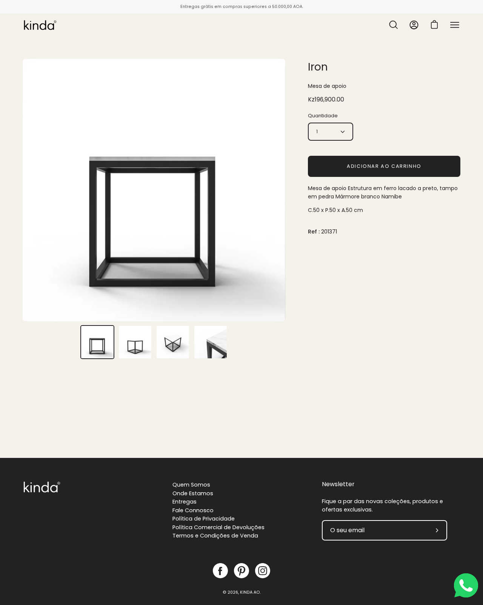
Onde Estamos (192, 493)
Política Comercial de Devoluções (218, 527)
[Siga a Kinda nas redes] (220, 570)
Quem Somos (191, 484)
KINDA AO (250, 592)
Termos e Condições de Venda (215, 535)
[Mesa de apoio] (97, 342)
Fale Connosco (193, 510)
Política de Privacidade (203, 518)
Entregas (184, 501)
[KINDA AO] (40, 25)
